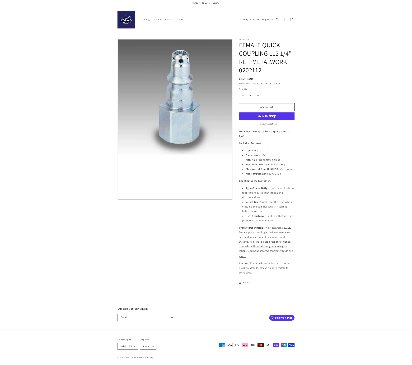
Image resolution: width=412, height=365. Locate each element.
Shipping (255, 83)
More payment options (267, 124)
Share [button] (246, 282)
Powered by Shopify (145, 357)
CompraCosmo (130, 357)
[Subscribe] (171, 317)
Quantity (243, 89)
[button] (277, 19)
